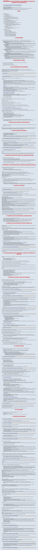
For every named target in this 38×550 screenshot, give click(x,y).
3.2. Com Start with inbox (7, 15)
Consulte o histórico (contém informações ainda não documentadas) (12, 5)
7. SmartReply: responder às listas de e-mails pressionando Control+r (11, 18)
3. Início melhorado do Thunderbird (7, 14)
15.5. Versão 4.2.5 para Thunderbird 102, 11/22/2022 (10, 32)
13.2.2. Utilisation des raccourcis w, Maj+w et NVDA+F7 (11, 28)
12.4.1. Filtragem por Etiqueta (9, 25)
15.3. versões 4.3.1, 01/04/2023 (8, 31)
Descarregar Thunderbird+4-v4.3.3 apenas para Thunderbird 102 (9, 65)
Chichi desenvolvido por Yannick (6, 70)
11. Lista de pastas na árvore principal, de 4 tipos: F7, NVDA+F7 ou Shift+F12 (12, 22)
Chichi (21, 462)
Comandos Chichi (15, 468)
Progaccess (4, 414)
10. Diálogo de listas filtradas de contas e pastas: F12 (9, 21)
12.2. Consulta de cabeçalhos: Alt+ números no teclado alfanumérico (12, 24)
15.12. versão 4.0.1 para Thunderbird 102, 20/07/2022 (10, 35)
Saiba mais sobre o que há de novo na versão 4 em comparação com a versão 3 (11, 549)
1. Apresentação (5, 13)
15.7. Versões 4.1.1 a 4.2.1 (7, 33)
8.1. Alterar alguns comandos (8, 19)
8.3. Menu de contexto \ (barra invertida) (9, 20)
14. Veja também (5, 29)
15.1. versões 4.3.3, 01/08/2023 (8, 30)
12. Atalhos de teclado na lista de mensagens (8, 23)
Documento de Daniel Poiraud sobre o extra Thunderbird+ (10, 412)
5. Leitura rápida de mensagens (7, 16)
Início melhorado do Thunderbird (8, 539)
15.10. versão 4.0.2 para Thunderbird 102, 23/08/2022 (10, 34)
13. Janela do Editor (5, 26)
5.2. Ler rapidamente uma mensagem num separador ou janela (11, 17)
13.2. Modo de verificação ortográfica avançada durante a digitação (12, 27)
